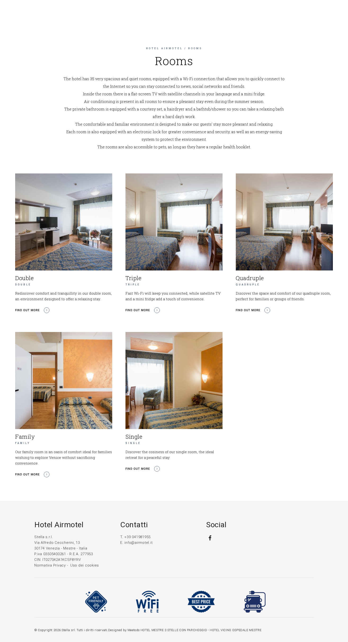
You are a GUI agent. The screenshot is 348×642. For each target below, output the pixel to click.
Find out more (27, 310)
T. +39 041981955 (135, 537)
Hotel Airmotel (164, 48)
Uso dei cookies (84, 565)
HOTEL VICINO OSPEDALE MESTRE (235, 630)
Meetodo (134, 630)
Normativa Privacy (50, 565)
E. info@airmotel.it (136, 542)
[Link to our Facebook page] (210, 540)
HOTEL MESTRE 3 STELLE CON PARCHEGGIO (174, 630)
